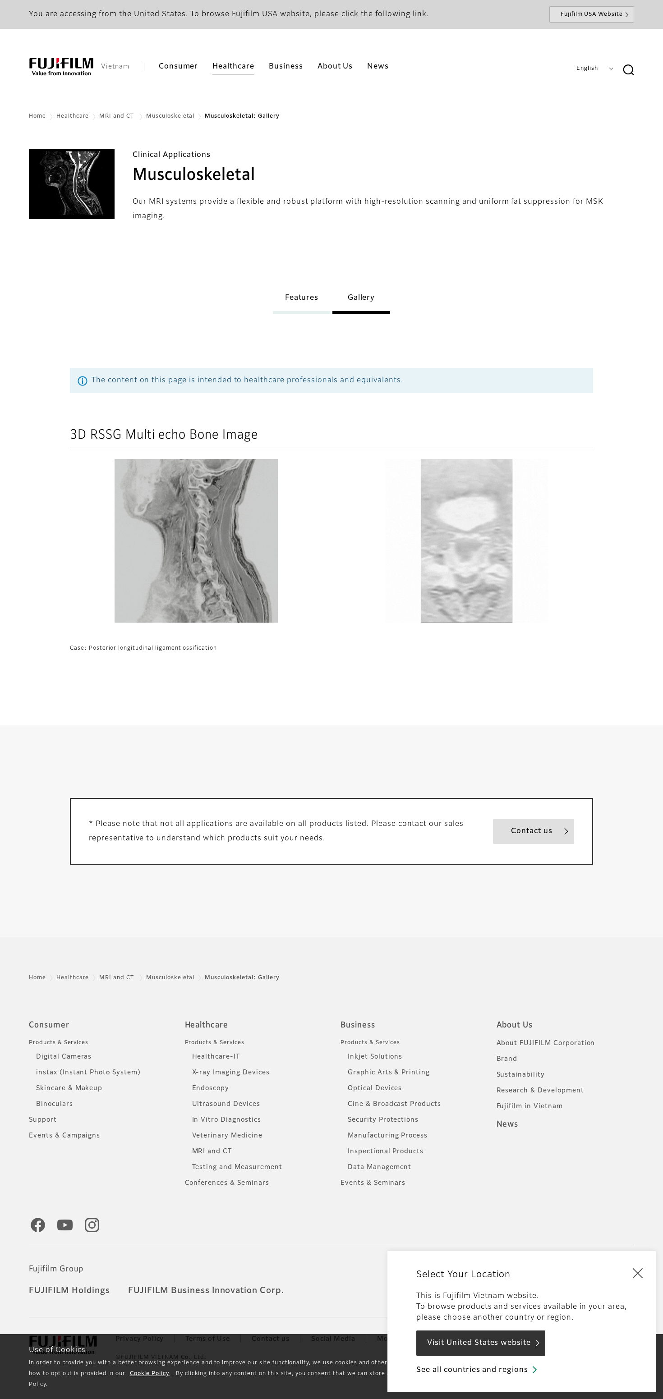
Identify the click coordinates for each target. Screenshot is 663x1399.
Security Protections (383, 1120)
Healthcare (72, 116)
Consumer (49, 1025)
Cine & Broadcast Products (394, 1104)
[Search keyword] (628, 70)
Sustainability (521, 1075)
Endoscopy (211, 1088)
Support (43, 1120)
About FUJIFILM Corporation (546, 1043)
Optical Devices (375, 1088)
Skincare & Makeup (69, 1088)
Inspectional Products (386, 1151)
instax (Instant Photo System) (88, 1072)
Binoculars (54, 1104)
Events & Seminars (373, 1183)
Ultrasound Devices (226, 1104)
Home (37, 116)
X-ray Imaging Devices (231, 1072)
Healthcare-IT (216, 1057)
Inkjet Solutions (375, 1057)
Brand (507, 1059)
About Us (515, 1025)
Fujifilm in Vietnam (530, 1106)
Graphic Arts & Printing (389, 1072)
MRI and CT (117, 116)
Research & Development (540, 1090)
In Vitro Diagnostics (226, 1120)
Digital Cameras (64, 1057)
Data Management (379, 1167)
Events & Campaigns (64, 1136)
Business (358, 1025)
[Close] (638, 1273)
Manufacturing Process (388, 1136)
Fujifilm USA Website (592, 14)
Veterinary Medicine (227, 1136)
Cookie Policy (150, 1373)
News (508, 1124)
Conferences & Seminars (227, 1183)
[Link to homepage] (61, 67)
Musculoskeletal (170, 116)
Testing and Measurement (237, 1167)
